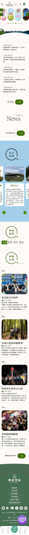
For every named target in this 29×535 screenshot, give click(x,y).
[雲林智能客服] (24, 4)
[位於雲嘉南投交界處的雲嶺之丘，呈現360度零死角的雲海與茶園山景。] (14, 173)
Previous (4, 212)
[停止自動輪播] (1, 10)
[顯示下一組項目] (27, 14)
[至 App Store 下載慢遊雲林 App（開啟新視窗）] (3, 508)
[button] (2, 4)
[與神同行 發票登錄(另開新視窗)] (22, 519)
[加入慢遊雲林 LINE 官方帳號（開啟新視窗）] (12, 508)
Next (25, 212)
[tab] (4, 242)
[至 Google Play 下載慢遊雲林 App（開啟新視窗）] (7, 508)
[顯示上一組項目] (1, 14)
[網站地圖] (16, 4)
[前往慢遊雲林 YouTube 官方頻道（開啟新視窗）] (25, 508)
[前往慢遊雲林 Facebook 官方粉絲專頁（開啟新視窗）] (16, 508)
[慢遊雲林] (9, 4)
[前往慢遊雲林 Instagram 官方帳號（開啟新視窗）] (21, 508)
